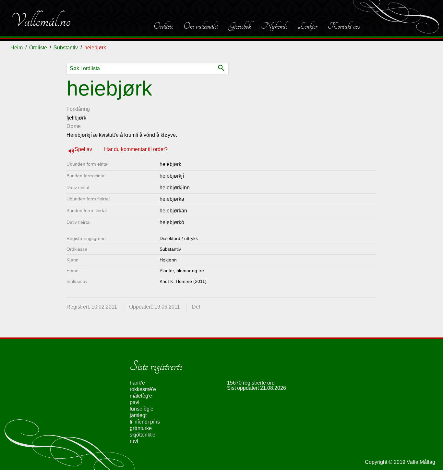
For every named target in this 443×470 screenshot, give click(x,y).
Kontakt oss (344, 26)
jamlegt (138, 415)
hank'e (137, 383)
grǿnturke (141, 428)
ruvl (134, 441)
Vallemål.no (40, 20)
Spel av (84, 149)
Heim (16, 47)
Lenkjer (307, 26)
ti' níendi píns (145, 422)
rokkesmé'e (143, 389)
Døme (73, 126)
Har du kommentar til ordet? (136, 149)
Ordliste (163, 26)
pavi (134, 402)
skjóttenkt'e (142, 435)
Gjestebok (239, 26)
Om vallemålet (201, 26)
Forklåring (78, 109)
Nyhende (274, 26)
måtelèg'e (141, 396)
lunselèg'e (141, 409)
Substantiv (66, 47)
